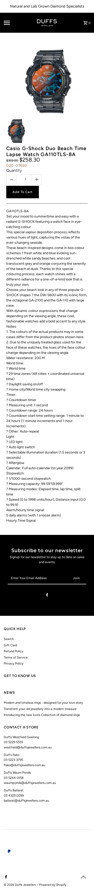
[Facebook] (47, 595)
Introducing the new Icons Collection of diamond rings (42, 715)
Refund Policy (13, 651)
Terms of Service (16, 657)
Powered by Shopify (52, 885)
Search (9, 639)
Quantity (14, 170)
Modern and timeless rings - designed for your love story (43, 702)
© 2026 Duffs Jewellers (20, 885)
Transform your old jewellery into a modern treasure (40, 709)
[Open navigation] (11, 22)
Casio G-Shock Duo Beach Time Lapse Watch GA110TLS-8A (46, 151)
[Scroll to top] (83, 877)
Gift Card (10, 645)
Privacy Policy (14, 663)
